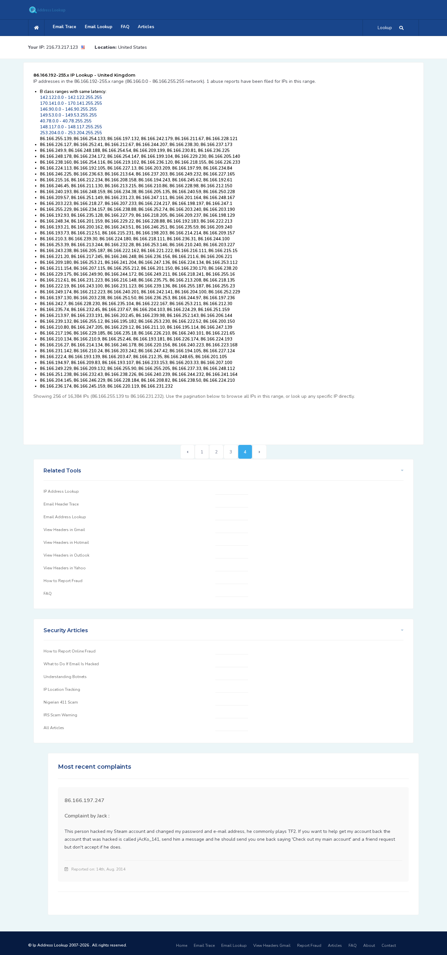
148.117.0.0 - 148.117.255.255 (71, 127)
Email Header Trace (61, 504)
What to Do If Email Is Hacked (71, 664)
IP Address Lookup (61, 491)
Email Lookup (98, 27)
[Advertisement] (152, 418)
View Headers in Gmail (64, 529)
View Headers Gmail (272, 945)
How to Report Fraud (63, 580)
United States (132, 47)
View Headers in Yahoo (65, 568)
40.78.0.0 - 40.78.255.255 (66, 121)
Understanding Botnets (65, 676)
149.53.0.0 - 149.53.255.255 (68, 115)
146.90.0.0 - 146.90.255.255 (68, 109)
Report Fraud (309, 945)
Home (181, 945)
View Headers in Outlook (66, 555)
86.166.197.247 (84, 800)
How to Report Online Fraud (70, 651)
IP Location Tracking (62, 689)
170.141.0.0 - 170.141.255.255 (71, 103)
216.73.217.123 (62, 47)
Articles (146, 27)
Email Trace (64, 27)
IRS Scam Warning (60, 715)
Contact (389, 945)
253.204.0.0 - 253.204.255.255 (71, 133)
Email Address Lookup (65, 517)
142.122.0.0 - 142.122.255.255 (71, 98)
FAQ (125, 27)
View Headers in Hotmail (66, 542)
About (369, 945)
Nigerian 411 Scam (61, 702)
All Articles (54, 727)
